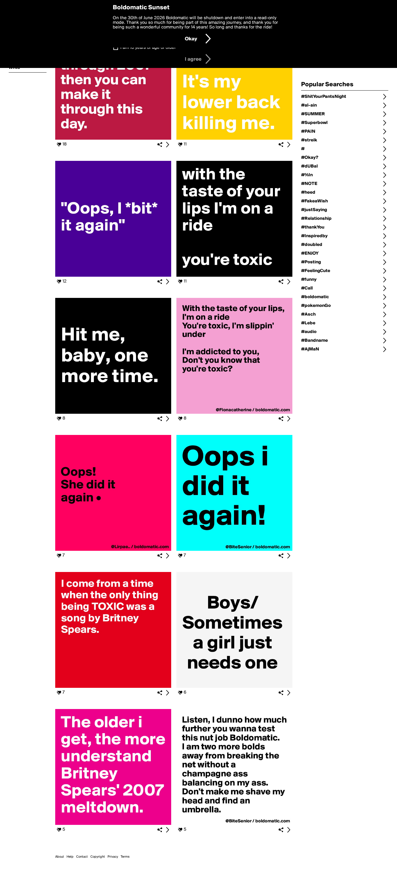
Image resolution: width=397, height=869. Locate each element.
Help (70, 857)
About (59, 857)
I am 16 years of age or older (148, 47)
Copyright (97, 857)
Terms (125, 857)
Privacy (113, 857)
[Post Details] (167, 144)
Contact (82, 857)
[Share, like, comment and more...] (113, 138)
